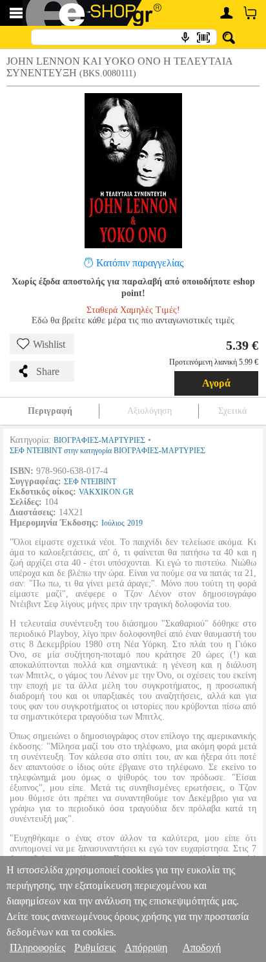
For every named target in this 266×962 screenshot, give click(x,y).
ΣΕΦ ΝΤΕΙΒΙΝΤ (90, 481)
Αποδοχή (202, 947)
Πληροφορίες (37, 947)
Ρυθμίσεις (95, 947)
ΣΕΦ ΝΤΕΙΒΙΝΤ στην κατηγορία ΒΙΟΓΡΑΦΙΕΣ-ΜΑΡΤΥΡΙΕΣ (107, 450)
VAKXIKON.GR (106, 492)
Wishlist (49, 344)
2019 (135, 523)
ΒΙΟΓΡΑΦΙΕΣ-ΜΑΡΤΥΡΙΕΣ (99, 440)
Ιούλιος (113, 523)
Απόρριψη (146, 947)
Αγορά (216, 383)
